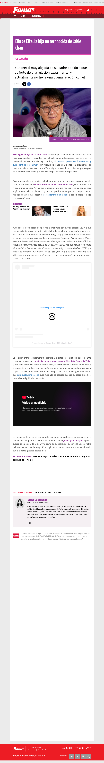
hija (49, 492)
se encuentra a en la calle (56, 194)
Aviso (88, 748)
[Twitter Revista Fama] (77, 756)
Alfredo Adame (33, 3)
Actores (57, 492)
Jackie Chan (40, 492)
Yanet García (87, 3)
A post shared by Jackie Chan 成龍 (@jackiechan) (52, 343)
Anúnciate (67, 748)
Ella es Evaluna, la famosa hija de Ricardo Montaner (60, 209)
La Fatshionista (76, 3)
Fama (23, 16)
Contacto (79, 748)
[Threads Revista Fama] (88, 756)
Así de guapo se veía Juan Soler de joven (21, 207)
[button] (24, 84)
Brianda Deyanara (19, 3)
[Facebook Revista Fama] (71, 756)
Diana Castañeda (20, 146)
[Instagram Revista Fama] (83, 756)
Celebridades (36, 16)
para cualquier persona (28, 375)
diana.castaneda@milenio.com (38, 502)
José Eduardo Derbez (47, 3)
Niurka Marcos (99, 3)
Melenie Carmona (62, 3)
